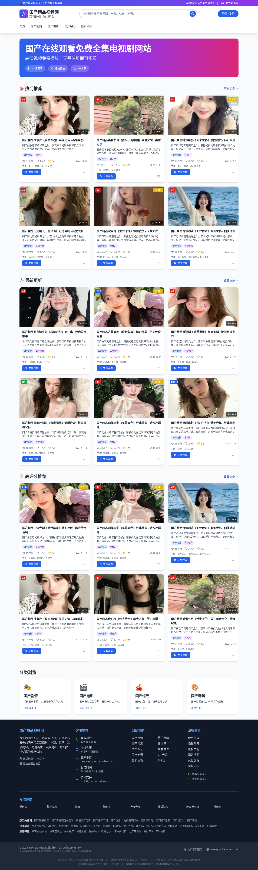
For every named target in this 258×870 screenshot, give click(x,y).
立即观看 (33, 172)
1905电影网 (192, 806)
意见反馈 (193, 760)
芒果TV (106, 806)
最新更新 (137, 760)
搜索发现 (163, 749)
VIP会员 (163, 755)
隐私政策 (193, 743)
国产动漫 (86, 26)
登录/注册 (228, 14)
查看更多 (229, 88)
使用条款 (193, 738)
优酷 (77, 806)
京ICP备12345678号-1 (71, 847)
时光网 (217, 806)
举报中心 (193, 766)
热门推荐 (163, 738)
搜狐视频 (163, 806)
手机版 (162, 760)
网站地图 (193, 755)
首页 (22, 26)
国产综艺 (70, 26)
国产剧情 (36, 26)
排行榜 (162, 743)
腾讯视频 (52, 806)
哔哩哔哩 (135, 806)
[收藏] (84, 172)
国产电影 (53, 26)
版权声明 (193, 749)
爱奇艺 (23, 806)
